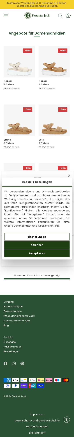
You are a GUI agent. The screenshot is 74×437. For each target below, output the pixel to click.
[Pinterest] (22, 363)
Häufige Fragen (13, 346)
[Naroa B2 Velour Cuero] (54, 61)
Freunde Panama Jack (17, 320)
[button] (66, 419)
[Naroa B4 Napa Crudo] (19, 61)
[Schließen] (69, 176)
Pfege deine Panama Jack (19, 316)
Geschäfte (10, 342)
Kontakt (8, 337)
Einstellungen (37, 236)
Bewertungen (11, 351)
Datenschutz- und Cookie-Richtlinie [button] (37, 420)
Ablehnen (37, 245)
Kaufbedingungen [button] (37, 426)
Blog (6, 325)
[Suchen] (60, 16)
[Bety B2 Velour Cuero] (54, 120)
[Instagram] (14, 363)
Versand (9, 302)
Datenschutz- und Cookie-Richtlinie (36, 226)
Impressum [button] (37, 414)
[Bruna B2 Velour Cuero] (19, 120)
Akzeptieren (37, 253)
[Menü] (6, 16)
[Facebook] (5, 363)
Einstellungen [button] (37, 432)
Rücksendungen (13, 306)
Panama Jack (19, 396)
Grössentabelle (13, 311)
